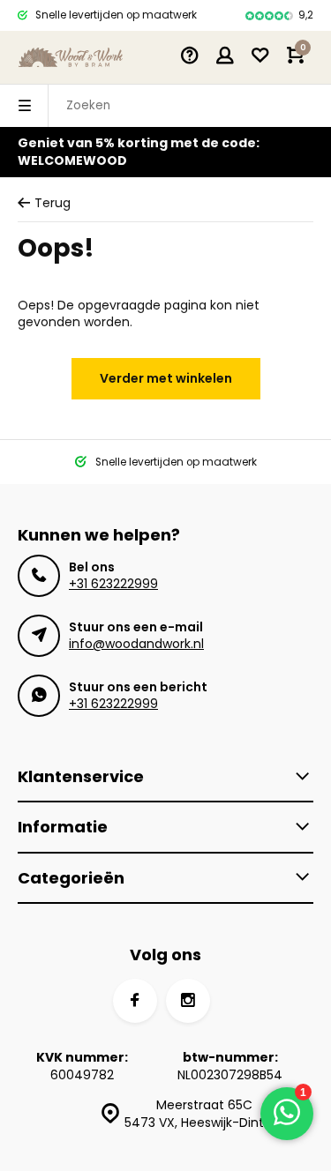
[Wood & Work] (71, 57)
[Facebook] (135, 1001)
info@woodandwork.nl (136, 644)
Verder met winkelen (166, 378)
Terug (52, 203)
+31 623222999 (113, 584)
